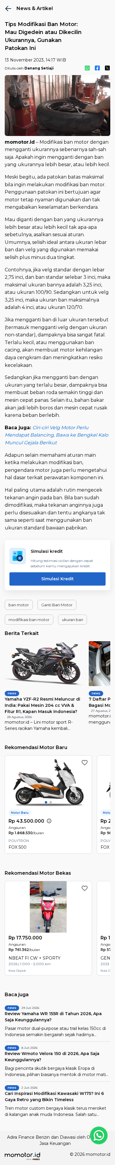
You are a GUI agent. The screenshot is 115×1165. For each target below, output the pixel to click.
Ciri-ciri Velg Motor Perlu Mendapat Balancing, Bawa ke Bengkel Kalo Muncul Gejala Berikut (56, 435)
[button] (19, 605)
